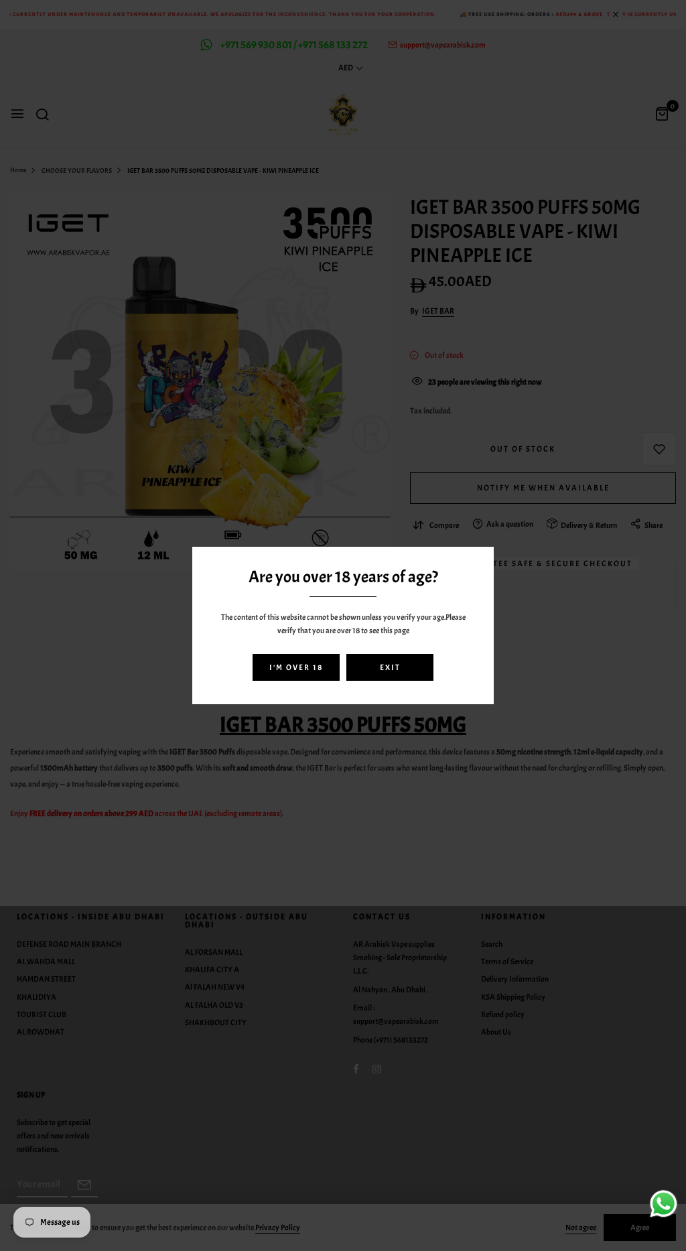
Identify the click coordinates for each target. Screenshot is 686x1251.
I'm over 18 (296, 667)
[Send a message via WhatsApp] (663, 1204)
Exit (390, 667)
